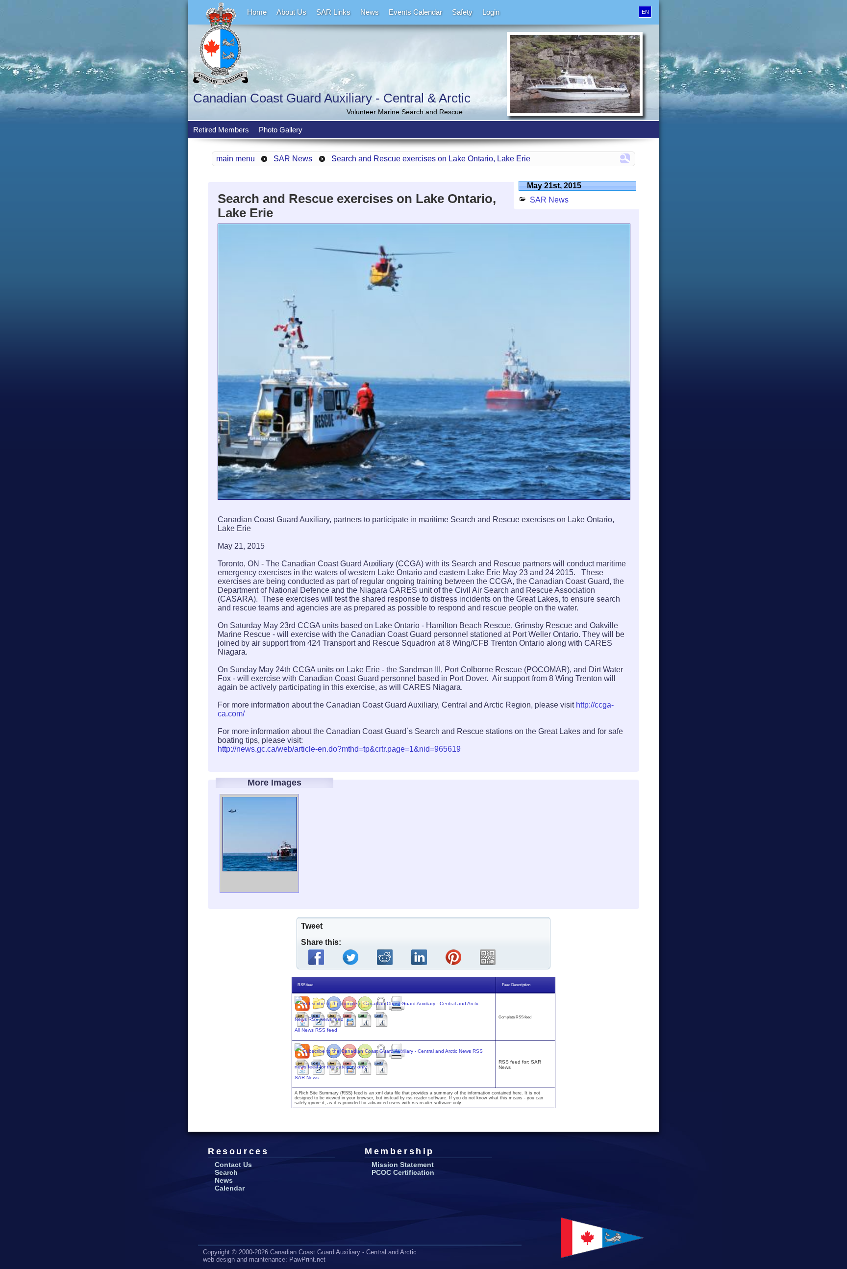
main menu (235, 158)
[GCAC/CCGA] (602, 1238)
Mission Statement (403, 1164)
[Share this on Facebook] (318, 957)
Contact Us (233, 1164)
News (369, 12)
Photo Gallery (280, 130)
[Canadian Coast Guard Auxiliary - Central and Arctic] (220, 43)
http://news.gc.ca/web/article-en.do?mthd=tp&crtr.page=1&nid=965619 (339, 749)
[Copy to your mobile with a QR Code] (489, 957)
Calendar (230, 1188)
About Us (291, 12)
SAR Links (333, 12)
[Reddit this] (386, 957)
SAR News (293, 158)
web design (219, 1259)
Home (257, 12)
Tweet (312, 926)
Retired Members (221, 130)
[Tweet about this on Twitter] (352, 957)
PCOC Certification (403, 1172)
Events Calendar (415, 12)
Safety (462, 12)
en (645, 12)
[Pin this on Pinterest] (455, 957)
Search (226, 1172)
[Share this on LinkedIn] (421, 957)
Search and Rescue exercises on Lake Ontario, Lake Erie (430, 158)
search (625, 158)
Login (490, 12)
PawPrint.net (307, 1259)
